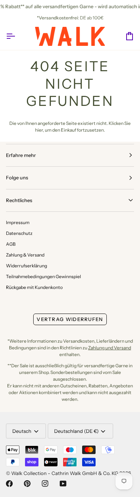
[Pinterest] (27, 483)
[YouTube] (63, 483)
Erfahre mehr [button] (21, 155)
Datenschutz (19, 233)
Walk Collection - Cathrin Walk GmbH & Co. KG (64, 473)
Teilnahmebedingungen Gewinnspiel (43, 276)
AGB (11, 244)
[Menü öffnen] (17, 36)
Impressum (17, 222)
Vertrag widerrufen (70, 319)
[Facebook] (9, 483)
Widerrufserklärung (26, 265)
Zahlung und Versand (109, 347)
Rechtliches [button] (19, 200)
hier (39, 130)
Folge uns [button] (17, 177)
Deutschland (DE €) (76, 431)
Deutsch (21, 431)
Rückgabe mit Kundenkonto (34, 287)
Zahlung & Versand (25, 255)
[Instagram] (45, 483)
